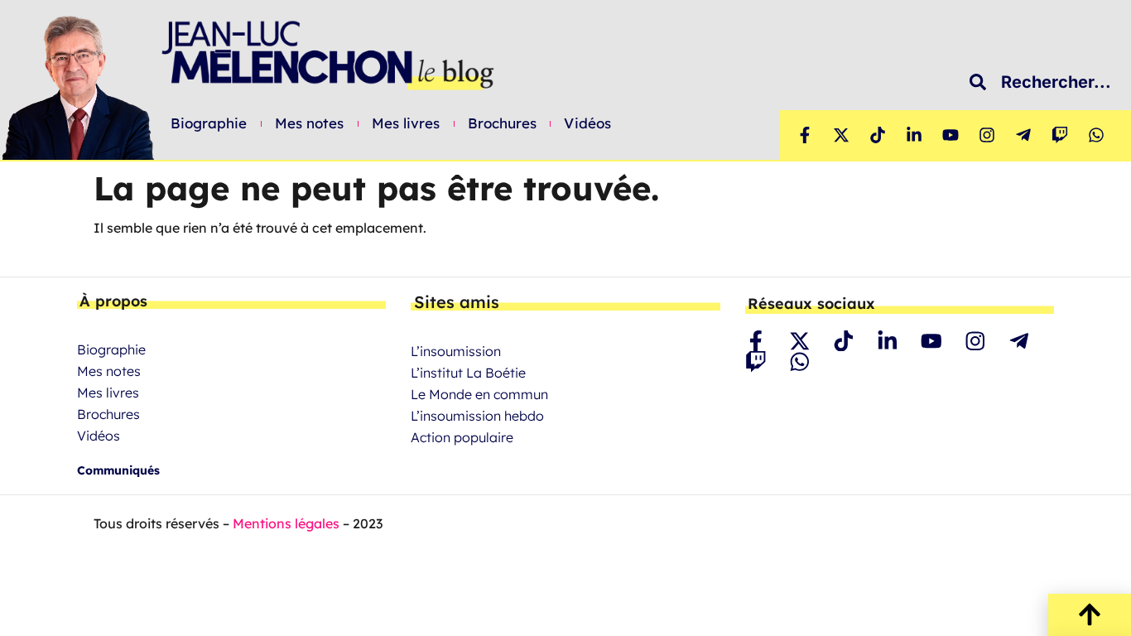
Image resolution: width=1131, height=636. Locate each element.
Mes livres (406, 123)
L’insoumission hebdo (477, 415)
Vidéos (587, 123)
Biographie (209, 123)
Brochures (502, 123)
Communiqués (118, 470)
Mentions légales (286, 523)
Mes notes (309, 123)
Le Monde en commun (479, 394)
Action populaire (462, 437)
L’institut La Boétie (468, 372)
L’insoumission (456, 351)
